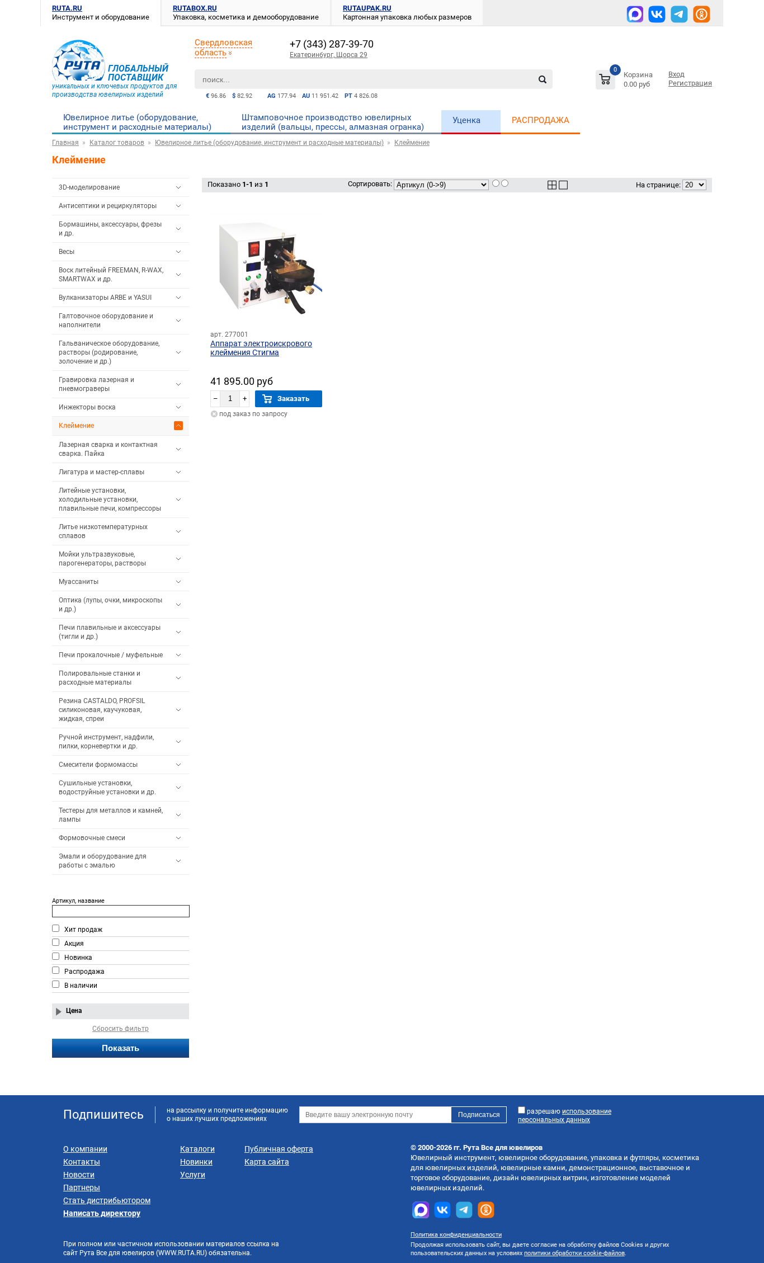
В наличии (80, 985)
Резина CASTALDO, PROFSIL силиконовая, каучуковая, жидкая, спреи (102, 710)
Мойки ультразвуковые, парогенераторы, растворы (102, 558)
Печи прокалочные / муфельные (111, 655)
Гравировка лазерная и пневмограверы (96, 384)
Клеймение (76, 426)
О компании (85, 1148)
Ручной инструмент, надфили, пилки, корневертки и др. (106, 741)
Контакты (81, 1161)
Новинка (78, 958)
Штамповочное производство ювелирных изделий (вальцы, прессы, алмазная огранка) (333, 122)
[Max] (634, 14)
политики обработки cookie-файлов (574, 1253)
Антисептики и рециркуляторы (108, 206)
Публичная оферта (278, 1148)
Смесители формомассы (98, 765)
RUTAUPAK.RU (367, 8)
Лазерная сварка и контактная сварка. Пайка (108, 449)
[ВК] (657, 14)
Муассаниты (78, 582)
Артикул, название (78, 900)
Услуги (192, 1174)
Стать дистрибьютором (106, 1200)
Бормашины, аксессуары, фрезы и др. (110, 228)
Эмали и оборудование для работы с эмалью (103, 860)
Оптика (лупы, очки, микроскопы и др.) (110, 604)
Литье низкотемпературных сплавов (103, 531)
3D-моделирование (89, 187)
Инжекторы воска (87, 407)
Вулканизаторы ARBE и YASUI (105, 297)
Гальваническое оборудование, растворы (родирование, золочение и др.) (109, 352)
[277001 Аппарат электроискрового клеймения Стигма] (266, 266)
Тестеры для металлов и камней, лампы (111, 815)
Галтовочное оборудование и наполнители (106, 320)
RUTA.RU (67, 8)
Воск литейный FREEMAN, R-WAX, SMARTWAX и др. (111, 274)
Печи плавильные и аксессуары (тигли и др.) (110, 632)
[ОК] (701, 14)
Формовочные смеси (92, 838)
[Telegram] (679, 14)
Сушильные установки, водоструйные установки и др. (107, 787)
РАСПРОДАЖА (540, 120)
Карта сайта (266, 1161)
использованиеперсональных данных (564, 1116)
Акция (74, 944)
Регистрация (690, 83)
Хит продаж (83, 930)
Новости (79, 1174)
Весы (66, 252)
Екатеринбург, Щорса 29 (328, 55)
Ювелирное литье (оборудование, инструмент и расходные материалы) (137, 122)
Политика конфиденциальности (456, 1234)
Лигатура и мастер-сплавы (101, 472)
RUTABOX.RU (195, 8)
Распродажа (84, 971)
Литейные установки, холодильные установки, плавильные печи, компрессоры (110, 499)
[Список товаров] (625, 81)
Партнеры (81, 1187)
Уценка (466, 120)
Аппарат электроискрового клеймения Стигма (261, 348)
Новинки (196, 1161)
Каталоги (197, 1148)
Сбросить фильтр (120, 1029)
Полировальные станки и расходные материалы (99, 678)
